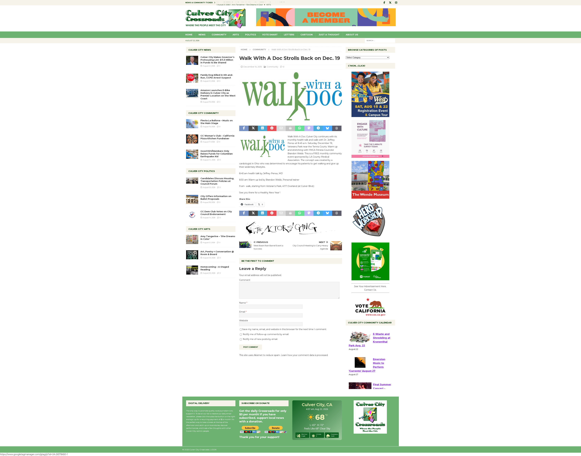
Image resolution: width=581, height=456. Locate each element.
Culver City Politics (201, 171)
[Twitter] (390, 2)
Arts (236, 34)
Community (219, 34)
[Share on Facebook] (243, 128)
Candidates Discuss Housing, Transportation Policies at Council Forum (217, 181)
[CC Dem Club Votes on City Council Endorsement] (192, 214)
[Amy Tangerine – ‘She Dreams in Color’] (192, 239)
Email (242, 311)
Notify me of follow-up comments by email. (266, 334)
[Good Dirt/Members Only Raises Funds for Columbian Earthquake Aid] (192, 154)
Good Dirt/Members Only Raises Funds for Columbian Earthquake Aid (216, 154)
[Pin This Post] (271, 128)
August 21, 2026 (209, 66)
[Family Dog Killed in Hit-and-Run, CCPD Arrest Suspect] (192, 78)
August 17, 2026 (209, 142)
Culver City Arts (199, 229)
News (202, 34)
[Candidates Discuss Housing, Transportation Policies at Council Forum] (192, 181)
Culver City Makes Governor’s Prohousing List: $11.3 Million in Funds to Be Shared (217, 60)
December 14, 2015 (252, 66)
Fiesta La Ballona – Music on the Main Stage (216, 122)
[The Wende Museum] (370, 197)
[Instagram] (396, 2)
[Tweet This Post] (253, 128)
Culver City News (199, 50)
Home (188, 34)
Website (243, 320)
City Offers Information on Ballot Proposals (215, 197)
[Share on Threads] (336, 128)
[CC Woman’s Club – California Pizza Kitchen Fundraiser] (192, 138)
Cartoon (306, 34)
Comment (244, 280)
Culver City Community (203, 113)
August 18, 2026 (209, 202)
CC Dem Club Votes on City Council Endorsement (216, 213)
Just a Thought (329, 34)
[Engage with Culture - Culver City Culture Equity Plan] (370, 156)
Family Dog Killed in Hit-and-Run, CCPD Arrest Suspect (216, 76)
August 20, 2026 (209, 187)
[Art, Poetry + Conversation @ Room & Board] (192, 254)
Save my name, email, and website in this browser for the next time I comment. (284, 329)
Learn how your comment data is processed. (304, 355)
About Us (352, 34)
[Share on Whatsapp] (299, 128)
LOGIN (213, 449)
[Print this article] (290, 128)
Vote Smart (270, 34)
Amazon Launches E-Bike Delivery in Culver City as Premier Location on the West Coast (217, 94)
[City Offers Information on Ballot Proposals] (192, 199)
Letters (289, 34)
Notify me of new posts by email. (260, 339)
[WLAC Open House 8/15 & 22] (370, 115)
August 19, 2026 (209, 102)
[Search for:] (380, 40)
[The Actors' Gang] (290, 233)
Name (242, 302)
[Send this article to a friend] (281, 128)
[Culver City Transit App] (370, 278)
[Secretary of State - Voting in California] (370, 314)
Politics (250, 34)
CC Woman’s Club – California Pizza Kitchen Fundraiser (217, 137)
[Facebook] (384, 2)
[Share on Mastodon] (308, 128)
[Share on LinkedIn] (262, 128)
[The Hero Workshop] (370, 237)
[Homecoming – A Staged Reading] (192, 270)
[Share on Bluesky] (327, 128)
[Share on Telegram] (318, 128)
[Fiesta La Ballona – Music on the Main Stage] (192, 123)
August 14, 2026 (209, 160)
